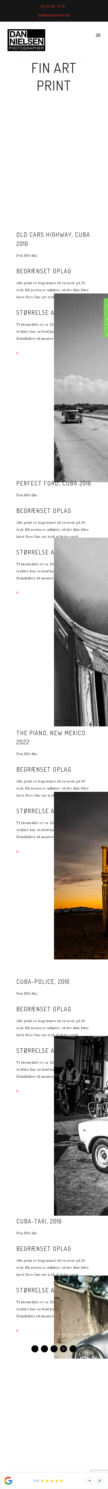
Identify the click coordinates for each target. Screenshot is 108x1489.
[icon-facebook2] (36, 1348)
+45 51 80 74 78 (52, 6)
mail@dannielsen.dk (54, 15)
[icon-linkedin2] (45, 1348)
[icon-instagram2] (55, 1348)
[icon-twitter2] (73, 1348)
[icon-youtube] (65, 1348)
